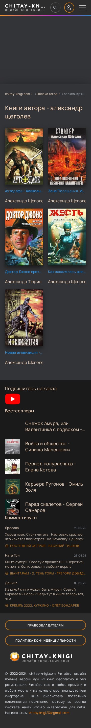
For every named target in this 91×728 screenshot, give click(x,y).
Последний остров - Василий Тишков (44, 546)
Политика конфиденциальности (45, 640)
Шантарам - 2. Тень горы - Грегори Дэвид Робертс (48, 573)
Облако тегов (47, 94)
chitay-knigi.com (17, 94)
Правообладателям (46, 625)
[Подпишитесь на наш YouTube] (12, 405)
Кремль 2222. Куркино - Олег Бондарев (44, 605)
